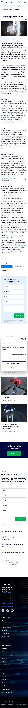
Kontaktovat (14, 453)
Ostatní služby (5, 633)
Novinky (4, 651)
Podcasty (4, 664)
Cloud (3, 620)
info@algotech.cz (21, 6)
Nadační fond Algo (6, 655)
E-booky (4, 661)
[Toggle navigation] (25, 2)
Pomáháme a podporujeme (8, 686)
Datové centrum (6, 689)
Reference (4, 648)
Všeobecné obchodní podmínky (20, 704)
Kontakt (4, 676)
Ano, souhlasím (14, 358)
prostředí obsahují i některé (11, 176)
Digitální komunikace (7, 627)
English (20, 2)
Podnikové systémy (6, 624)
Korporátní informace (7, 692)
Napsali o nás (5, 679)
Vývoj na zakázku (6, 636)
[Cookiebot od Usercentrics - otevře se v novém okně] (20, 339)
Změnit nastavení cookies (18, 354)
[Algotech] (7, 2)
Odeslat (19, 315)
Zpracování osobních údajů (7, 704)
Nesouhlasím (14, 367)
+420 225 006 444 (7, 6)
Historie (4, 682)
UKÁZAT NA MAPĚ (7, 592)
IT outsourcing (5, 630)
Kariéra (3, 658)
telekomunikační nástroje (15, 245)
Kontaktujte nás (20, 251)
